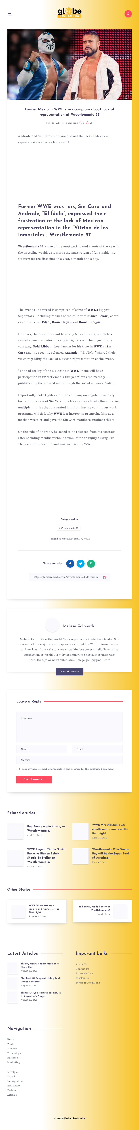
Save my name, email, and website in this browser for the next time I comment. (68, 768)
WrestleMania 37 (70, 528)
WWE (86, 538)
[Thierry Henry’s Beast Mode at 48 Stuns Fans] (12, 968)
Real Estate (14, 1085)
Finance (12, 1048)
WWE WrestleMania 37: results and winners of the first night (110, 829)
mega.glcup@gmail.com (93, 660)
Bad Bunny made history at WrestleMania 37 (46, 828)
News (10, 1039)
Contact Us (82, 969)
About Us (81, 964)
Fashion (12, 1090)
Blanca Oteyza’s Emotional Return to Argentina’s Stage (41, 994)
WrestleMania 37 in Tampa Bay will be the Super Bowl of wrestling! (110, 853)
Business (12, 1057)
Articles (12, 1095)
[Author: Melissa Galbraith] (52, 625)
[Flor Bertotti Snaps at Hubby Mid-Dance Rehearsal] (12, 983)
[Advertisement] (69, 176)
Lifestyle (12, 1072)
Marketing (13, 1062)
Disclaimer (82, 978)
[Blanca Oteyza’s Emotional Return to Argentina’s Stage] (12, 997)
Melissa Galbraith (78, 626)
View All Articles (69, 672)
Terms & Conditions (88, 982)
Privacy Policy (84, 973)
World (11, 1044)
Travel (11, 1076)
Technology (14, 1053)
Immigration (15, 1081)
